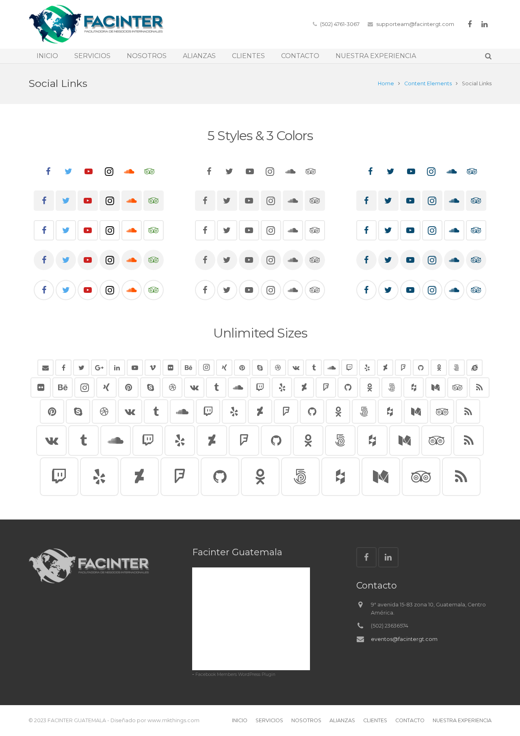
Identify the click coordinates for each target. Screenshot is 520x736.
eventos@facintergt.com (404, 639)
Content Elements (428, 83)
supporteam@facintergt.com (415, 24)
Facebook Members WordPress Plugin (235, 674)
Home (386, 83)
